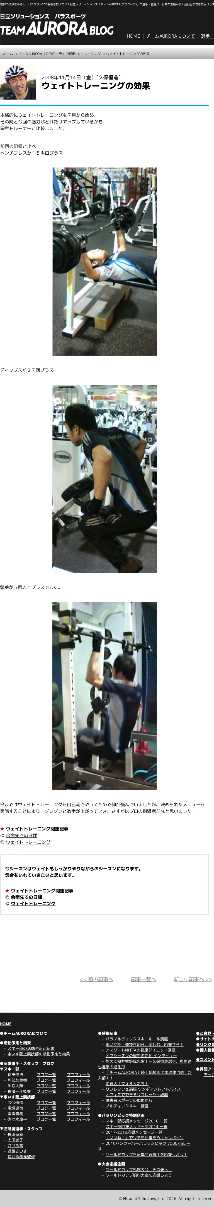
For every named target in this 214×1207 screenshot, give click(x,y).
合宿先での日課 (21, 835)
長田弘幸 (15, 1134)
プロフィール (78, 1074)
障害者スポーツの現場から (129, 1100)
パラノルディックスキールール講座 (137, 1038)
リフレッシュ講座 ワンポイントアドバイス (143, 1089)
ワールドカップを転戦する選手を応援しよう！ (147, 1154)
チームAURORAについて (170, 36)
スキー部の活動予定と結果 (31, 1048)
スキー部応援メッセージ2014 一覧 (136, 1126)
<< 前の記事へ (96, 979)
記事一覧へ (143, 979)
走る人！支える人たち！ (127, 1083)
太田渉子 (15, 1140)
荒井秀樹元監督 (21, 1156)
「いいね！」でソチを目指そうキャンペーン (145, 1137)
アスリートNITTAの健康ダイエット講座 (141, 1050)
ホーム (8, 53)
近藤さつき (17, 1151)
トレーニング (91, 53)
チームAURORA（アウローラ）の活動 (47, 53)
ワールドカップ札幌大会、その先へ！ (139, 1169)
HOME (133, 36)
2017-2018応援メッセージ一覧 (134, 1132)
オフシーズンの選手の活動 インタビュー (141, 1055)
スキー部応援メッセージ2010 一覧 (136, 1121)
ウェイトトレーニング (28, 842)
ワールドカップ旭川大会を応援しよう (139, 1175)
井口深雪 (15, 1145)
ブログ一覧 (46, 1074)
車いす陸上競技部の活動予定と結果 (39, 1054)
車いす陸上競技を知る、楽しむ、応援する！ (145, 1044)
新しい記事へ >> (193, 979)
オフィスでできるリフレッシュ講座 (137, 1094)
